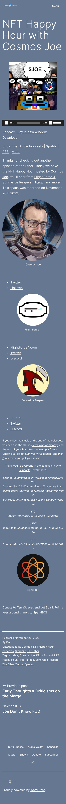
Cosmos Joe (27, 655)
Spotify (51, 146)
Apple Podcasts (31, 146)
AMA (15, 655)
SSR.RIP (16, 418)
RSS (5, 152)
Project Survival (25, 453)
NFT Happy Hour (43, 646)
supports (24, 470)
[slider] (57, 122)
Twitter (15, 282)
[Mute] (50, 122)
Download (9, 137)
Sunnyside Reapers (17, 182)
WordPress (37, 790)
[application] (33, 123)
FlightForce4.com (23, 347)
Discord (16, 358)
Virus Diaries (43, 453)
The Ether (33, 651)
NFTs (21, 659)
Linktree (16, 288)
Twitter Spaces (24, 664)
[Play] (6, 122)
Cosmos (27, 646)
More (16, 152)
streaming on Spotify (45, 445)
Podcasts (8, 651)
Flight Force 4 (44, 177)
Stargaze (20, 651)
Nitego (38, 182)
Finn (8, 642)
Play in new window (31, 132)
